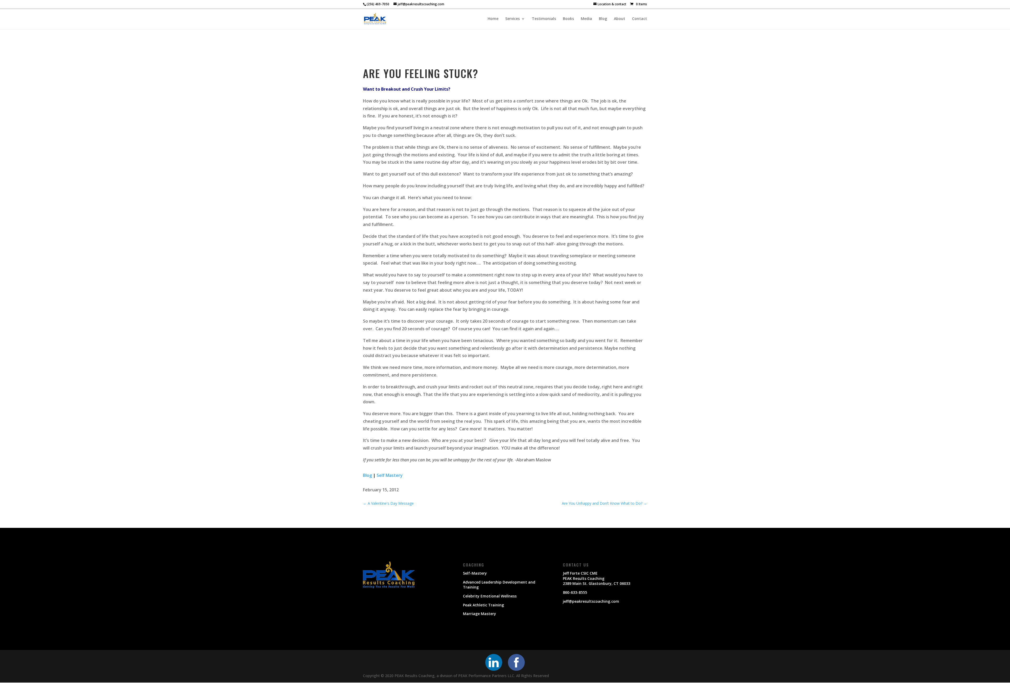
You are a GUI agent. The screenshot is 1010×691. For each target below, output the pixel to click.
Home (493, 19)
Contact (639, 19)
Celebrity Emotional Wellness (490, 596)
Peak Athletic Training (483, 604)
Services (512, 19)
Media (586, 19)
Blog (603, 19)
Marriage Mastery (479, 613)
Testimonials (544, 19)
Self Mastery (390, 475)
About (619, 19)
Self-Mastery (475, 573)
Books (568, 19)
